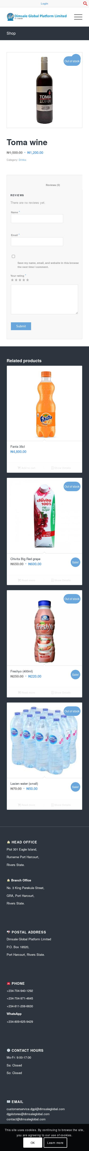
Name (15, 212)
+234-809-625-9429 (20, 1021)
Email (15, 235)
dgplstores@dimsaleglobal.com (28, 1114)
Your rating (18, 275)
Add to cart (28, 468)
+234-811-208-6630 (20, 1006)
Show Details (62, 468)
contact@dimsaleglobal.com (26, 1119)
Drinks (22, 160)
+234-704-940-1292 (20, 990)
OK (33, 1143)
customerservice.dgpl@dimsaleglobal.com (36, 1109)
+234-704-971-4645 (20, 998)
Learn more (55, 1143)
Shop (11, 33)
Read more (28, 580)
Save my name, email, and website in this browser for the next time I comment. (51, 265)
